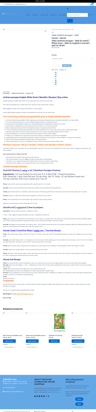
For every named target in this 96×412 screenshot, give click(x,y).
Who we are (44, 15)
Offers (79, 404)
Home (28, 15)
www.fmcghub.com (53, 392)
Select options (9, 341)
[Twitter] (37, 396)
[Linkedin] (41, 396)
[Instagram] (39, 396)
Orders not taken (35, 1)
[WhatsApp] (46, 396)
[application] (38, 15)
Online (79, 399)
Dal (56, 29)
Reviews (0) (29, 93)
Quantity (54, 55)
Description (6, 93)
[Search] (70, 21)
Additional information (17, 93)
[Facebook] (35, 396)
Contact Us (53, 15)
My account (62, 15)
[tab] (6, 93)
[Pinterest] (44, 396)
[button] (48, 158)
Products (34, 15)
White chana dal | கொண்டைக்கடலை (23, 294)
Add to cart (67, 65)
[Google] (48, 396)
